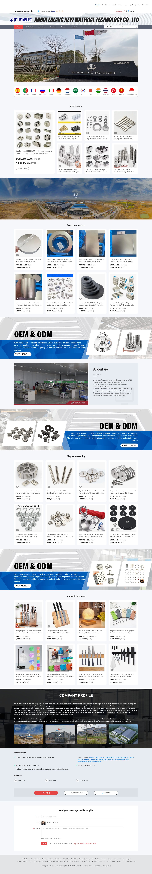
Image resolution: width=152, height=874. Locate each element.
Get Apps (134, 5)
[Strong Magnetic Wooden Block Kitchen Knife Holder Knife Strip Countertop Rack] (29, 615)
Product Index (112, 859)
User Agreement (87, 866)
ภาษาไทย (106, 861)
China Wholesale (67, 859)
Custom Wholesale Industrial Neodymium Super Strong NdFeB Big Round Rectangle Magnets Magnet (29, 260)
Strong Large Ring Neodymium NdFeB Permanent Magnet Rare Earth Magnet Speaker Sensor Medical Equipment (59, 260)
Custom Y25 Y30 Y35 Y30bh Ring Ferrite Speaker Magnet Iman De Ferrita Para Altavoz (91, 304)
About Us (42, 27)
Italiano (62, 861)
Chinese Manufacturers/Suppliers (51, 859)
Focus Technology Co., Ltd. (62, 866)
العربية (84, 861)
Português (38, 861)
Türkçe (113, 861)
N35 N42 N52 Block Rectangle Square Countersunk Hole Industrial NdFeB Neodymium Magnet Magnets (97, 171)
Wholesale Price (78, 859)
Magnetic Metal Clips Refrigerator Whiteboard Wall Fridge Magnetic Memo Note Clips (59, 675)
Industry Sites (89, 859)
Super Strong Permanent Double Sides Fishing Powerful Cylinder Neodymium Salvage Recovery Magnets (91, 535)
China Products (35, 859)
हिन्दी (100, 861)
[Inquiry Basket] (126, 5)
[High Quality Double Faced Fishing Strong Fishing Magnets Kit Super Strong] (60, 518)
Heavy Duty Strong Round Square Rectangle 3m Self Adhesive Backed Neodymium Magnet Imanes (121, 304)
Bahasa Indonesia (130, 861)
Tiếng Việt (120, 861)
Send (44, 843)
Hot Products (25, 859)
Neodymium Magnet (122, 757)
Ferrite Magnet (109, 759)
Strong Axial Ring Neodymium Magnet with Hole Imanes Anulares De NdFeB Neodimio (97, 138)
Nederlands (77, 861)
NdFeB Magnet (110, 757)
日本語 (95, 861)
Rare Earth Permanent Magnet (94, 759)
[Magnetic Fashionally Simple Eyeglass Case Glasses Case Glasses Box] (123, 615)
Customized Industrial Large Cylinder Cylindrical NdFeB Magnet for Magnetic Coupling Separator (28, 304)
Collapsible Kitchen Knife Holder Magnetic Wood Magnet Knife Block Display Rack (58, 632)
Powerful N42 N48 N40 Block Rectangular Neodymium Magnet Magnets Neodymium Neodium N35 (69, 171)
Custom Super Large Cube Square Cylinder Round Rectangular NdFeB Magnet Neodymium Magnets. (121, 260)
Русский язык (54, 861)
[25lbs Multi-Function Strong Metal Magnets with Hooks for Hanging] (29, 518)
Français (45, 861)
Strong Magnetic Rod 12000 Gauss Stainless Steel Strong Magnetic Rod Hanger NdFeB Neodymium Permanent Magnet (59, 492)
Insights (128, 859)
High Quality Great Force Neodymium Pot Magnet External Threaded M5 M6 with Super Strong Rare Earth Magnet (92, 492)
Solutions (53, 27)
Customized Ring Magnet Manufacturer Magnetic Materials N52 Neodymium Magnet (124, 171)
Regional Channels (100, 859)
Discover (63, 27)
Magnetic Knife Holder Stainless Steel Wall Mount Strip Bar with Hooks (122, 675)
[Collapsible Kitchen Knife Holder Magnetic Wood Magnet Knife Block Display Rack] (60, 615)
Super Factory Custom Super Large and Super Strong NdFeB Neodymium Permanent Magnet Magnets (91, 260)
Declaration (97, 866)
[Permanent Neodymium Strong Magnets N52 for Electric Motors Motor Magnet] (29, 475)
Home (18, 27)
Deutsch (69, 861)
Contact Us (75, 27)
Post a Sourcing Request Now (85, 843)
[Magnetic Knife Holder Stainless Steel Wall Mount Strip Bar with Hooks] (123, 658)
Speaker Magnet (120, 759)
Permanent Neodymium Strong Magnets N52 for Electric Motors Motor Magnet (28, 492)
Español (31, 861)
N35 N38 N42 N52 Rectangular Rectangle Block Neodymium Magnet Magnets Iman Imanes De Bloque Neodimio (124, 138)
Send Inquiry (119, 11)
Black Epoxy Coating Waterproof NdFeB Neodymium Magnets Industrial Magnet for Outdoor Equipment (68, 138)
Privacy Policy (107, 866)
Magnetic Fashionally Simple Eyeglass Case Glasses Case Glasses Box (122, 632)
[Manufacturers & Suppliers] (15, 4)
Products (31, 27)
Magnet (91, 757)
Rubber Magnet (100, 757)
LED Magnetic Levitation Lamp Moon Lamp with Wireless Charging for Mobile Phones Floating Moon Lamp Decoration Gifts (28, 675)
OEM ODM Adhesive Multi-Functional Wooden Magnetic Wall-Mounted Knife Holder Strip (91, 675)
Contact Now (22, 168)
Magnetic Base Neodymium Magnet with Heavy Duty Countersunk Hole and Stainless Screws (123, 492)
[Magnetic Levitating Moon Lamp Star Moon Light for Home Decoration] (92, 615)
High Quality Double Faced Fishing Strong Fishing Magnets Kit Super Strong (60, 535)
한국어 (89, 861)
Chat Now (132, 11)
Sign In (97, 5)
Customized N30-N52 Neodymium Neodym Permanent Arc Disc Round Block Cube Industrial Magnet (34, 152)
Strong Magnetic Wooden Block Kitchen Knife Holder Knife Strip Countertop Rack (28, 632)
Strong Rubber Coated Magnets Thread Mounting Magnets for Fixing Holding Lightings (122, 535)
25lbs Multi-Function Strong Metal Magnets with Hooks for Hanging (26, 535)
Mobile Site (121, 859)
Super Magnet (96, 762)
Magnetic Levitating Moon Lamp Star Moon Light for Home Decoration (90, 632)
